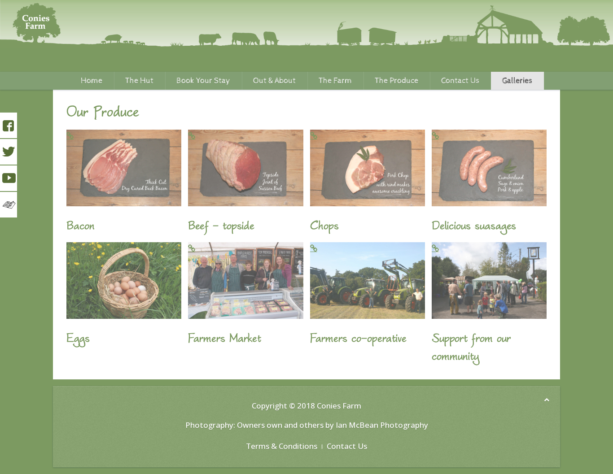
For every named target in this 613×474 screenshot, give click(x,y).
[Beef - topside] (245, 168)
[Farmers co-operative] (367, 280)
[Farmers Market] (245, 280)
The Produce (396, 80)
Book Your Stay (203, 80)
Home (91, 80)
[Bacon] (123, 168)
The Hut (139, 80)
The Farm (335, 80)
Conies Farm (339, 405)
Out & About (274, 80)
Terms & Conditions (281, 446)
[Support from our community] (489, 280)
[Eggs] (123, 280)
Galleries (517, 80)
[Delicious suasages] (489, 168)
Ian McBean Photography (382, 425)
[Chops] (367, 168)
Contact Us (460, 80)
